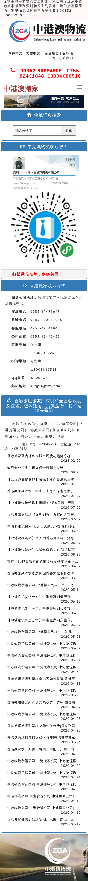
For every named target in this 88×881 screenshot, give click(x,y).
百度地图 (52, 53)
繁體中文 (32, 53)
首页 (44, 424)
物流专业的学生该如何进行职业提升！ (37, 467)
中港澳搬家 (21, 88)
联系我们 (66, 58)
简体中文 (15, 53)
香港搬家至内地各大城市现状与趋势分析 (39, 456)
